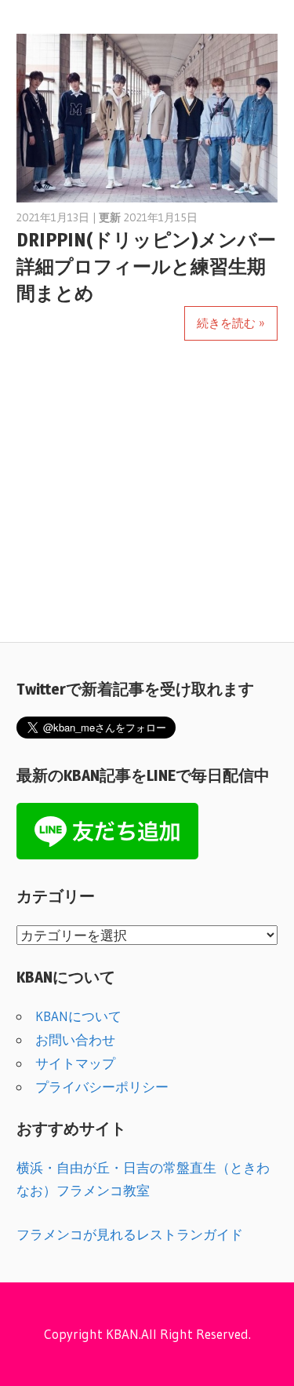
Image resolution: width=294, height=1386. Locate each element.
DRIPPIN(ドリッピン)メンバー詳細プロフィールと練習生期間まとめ (146, 266)
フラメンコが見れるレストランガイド (129, 1234)
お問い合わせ (75, 1039)
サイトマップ (75, 1063)
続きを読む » (231, 322)
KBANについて (78, 1016)
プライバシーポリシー (102, 1086)
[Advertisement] (147, 499)
